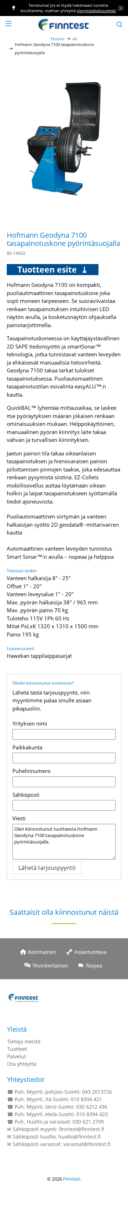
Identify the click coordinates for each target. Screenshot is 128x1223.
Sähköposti (25, 794)
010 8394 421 (86, 1099)
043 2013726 (97, 1091)
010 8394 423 (92, 1114)
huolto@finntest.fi (79, 1136)
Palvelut (16, 1056)
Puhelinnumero (31, 770)
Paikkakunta (27, 747)
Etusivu (57, 39)
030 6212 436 (91, 1106)
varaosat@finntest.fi (87, 1144)
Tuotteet (17, 1049)
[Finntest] (64, 24)
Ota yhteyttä (21, 1064)
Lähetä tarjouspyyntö (47, 868)
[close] (120, 8)
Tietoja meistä (24, 1041)
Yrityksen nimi (29, 723)
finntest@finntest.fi (81, 1129)
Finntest (71, 1179)
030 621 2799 (88, 1121)
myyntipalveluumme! (96, 10)
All (75, 39)
